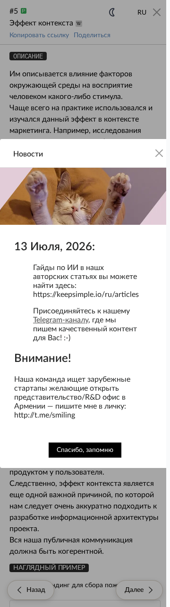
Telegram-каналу (60, 320)
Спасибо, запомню (85, 450)
